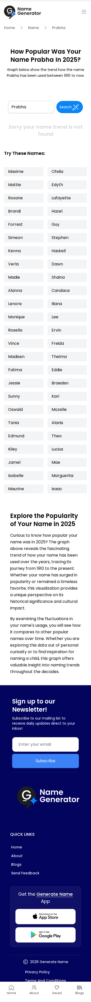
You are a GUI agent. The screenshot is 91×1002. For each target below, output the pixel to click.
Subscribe (45, 761)
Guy (55, 224)
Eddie (57, 370)
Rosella (15, 330)
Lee (55, 317)
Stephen (60, 238)
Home (9, 27)
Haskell (59, 251)
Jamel (14, 462)
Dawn (57, 264)
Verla (13, 264)
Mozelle (59, 409)
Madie (14, 277)
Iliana (57, 304)
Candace (61, 290)
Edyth (57, 185)
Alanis (57, 423)
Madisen (16, 357)
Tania (13, 423)
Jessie (14, 383)
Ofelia (57, 171)
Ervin (56, 330)
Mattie (14, 185)
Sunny (14, 396)
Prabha (58, 27)
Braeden (60, 383)
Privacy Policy (37, 972)
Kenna (14, 251)
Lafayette (61, 198)
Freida (58, 343)
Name (33, 27)
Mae (56, 462)
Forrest (15, 224)
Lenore (15, 304)
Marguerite (63, 475)
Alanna (15, 290)
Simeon (15, 238)
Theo (57, 436)
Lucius (57, 449)
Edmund (16, 436)
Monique (16, 317)
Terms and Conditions (45, 980)
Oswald (15, 409)
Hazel (57, 211)
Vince (13, 343)
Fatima (15, 370)
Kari (55, 396)
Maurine (16, 489)
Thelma (59, 357)
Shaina (58, 277)
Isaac (57, 489)
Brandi (14, 211)
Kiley (12, 449)
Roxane (15, 198)
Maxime (16, 171)
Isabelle (16, 475)
